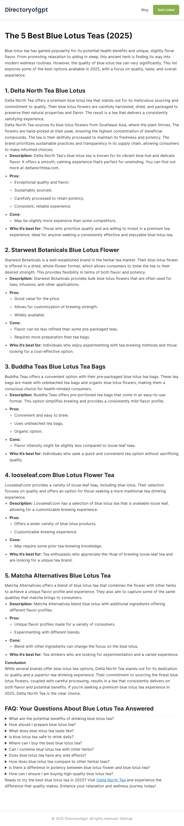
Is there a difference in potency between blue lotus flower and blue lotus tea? (79, 767)
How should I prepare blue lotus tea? (42, 724)
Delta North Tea (111, 780)
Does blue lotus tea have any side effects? (47, 755)
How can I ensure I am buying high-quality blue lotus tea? (61, 773)
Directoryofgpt (26, 10)
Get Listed (166, 10)
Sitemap (126, 818)
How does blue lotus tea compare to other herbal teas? (59, 761)
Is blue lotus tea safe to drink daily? (41, 736)
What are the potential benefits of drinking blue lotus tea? (61, 718)
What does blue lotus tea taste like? (41, 730)
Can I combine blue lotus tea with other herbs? (51, 749)
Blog (144, 10)
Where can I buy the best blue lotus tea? (45, 743)
